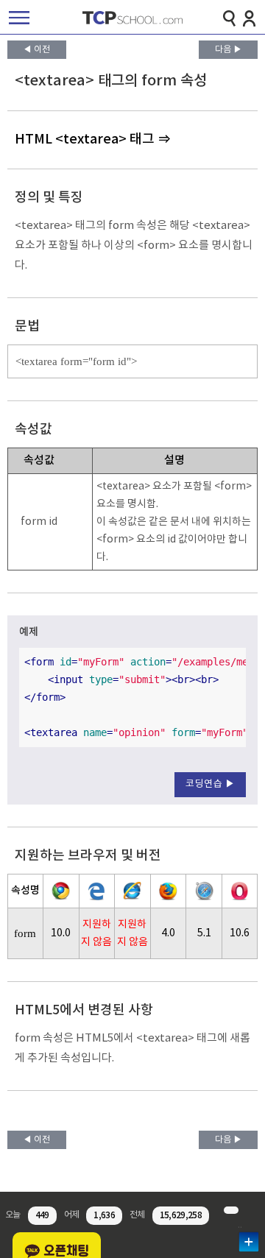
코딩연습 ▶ (210, 784)
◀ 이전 (36, 49)
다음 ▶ (228, 49)
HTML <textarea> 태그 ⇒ (93, 139)
